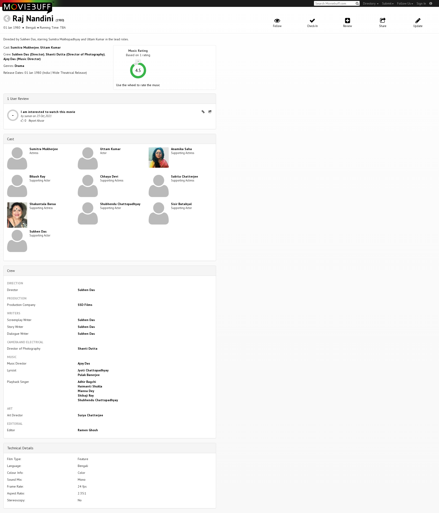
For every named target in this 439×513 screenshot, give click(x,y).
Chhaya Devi (109, 176)
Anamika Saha (181, 149)
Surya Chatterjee (90, 415)
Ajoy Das (84, 363)
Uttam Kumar (50, 47)
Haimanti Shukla (90, 386)
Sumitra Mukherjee (25, 47)
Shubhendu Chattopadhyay (120, 204)
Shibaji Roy (86, 395)
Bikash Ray (37, 176)
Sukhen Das (38, 231)
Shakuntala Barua (42, 204)
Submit (386, 3)
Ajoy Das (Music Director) (22, 59)
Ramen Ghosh (88, 430)
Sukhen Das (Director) (28, 54)
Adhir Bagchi (87, 382)
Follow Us (404, 3)
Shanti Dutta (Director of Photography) (75, 54)
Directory (369, 3)
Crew (11, 270)
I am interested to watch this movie (48, 112)
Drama (19, 66)
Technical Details (20, 448)
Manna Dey (86, 391)
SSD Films (85, 305)
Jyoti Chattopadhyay (93, 370)
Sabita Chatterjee (184, 176)
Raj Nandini (33, 18)
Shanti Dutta (87, 348)
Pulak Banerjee (89, 375)
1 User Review (18, 98)
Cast (10, 139)
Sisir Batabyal (181, 204)
